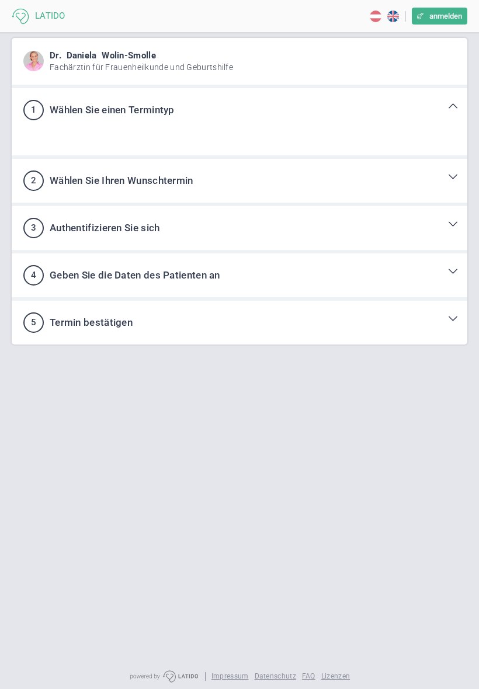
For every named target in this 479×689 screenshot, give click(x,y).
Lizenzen (335, 676)
